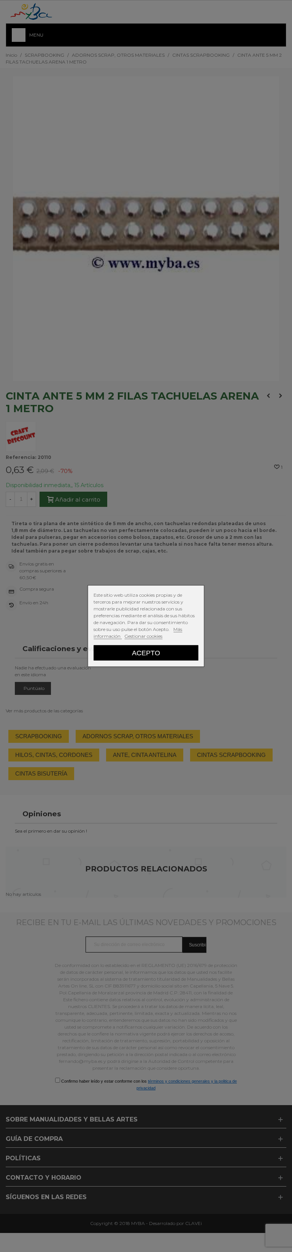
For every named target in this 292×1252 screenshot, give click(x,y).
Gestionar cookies (143, 636)
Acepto (146, 653)
